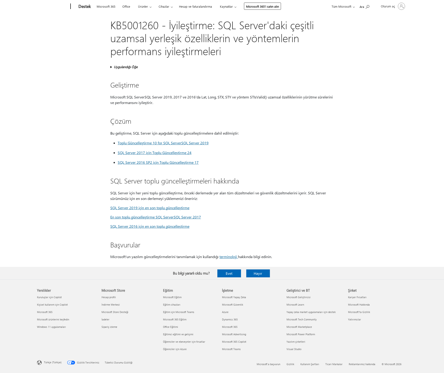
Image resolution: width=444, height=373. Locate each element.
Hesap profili (109, 297)
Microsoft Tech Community (302, 319)
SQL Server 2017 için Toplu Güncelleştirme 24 (154, 152)
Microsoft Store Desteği (115, 312)
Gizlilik (290, 364)
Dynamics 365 (230, 319)
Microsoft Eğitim (172, 297)
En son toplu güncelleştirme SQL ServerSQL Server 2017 (155, 217)
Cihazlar (164, 6)
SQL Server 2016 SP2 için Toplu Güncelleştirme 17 (158, 162)
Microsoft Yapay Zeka (234, 297)
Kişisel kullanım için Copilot (52, 304)
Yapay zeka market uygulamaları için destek (311, 312)
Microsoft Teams (231, 349)
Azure (225, 312)
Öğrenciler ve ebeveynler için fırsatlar (184, 341)
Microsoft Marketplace (299, 327)
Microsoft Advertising (234, 334)
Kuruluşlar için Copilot (49, 297)
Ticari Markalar (333, 364)
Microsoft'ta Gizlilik (359, 312)
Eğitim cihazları (171, 304)
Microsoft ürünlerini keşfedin (53, 319)
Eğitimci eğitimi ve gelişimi (178, 334)
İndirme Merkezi (111, 304)
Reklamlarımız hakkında (362, 364)
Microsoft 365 (106, 6)
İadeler (105, 319)
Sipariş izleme (109, 327)
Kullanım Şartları (309, 364)
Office (126, 6)
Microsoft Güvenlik (232, 304)
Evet (229, 273)
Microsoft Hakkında (359, 304)
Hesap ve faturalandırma (195, 6)
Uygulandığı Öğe (126, 67)
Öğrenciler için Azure (175, 349)
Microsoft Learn (295, 304)
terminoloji (228, 256)
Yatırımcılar (354, 319)
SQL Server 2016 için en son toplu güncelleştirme (149, 226)
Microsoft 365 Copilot (234, 341)
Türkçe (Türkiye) (53, 362)
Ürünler (143, 6)
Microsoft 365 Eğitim (174, 319)
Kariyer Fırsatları (357, 297)
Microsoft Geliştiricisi (299, 297)
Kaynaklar (226, 6)
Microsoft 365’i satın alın (262, 6)
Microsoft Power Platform (301, 334)
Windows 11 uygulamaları (51, 327)
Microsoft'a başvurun (268, 364)
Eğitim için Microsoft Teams (178, 312)
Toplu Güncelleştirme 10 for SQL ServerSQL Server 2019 (163, 142)
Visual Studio (294, 349)
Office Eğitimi (170, 327)
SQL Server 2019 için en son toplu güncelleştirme (149, 207)
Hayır (258, 273)
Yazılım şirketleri (296, 341)
